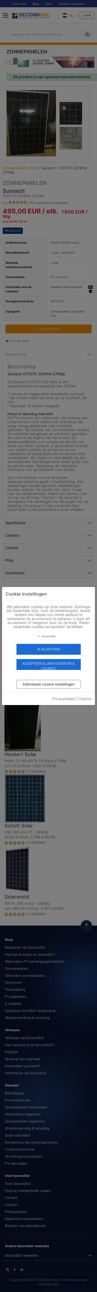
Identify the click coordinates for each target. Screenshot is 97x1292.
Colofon (84, 698)
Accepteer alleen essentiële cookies (49, 666)
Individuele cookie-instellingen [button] (48, 684)
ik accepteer (48, 649)
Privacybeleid (63, 698)
